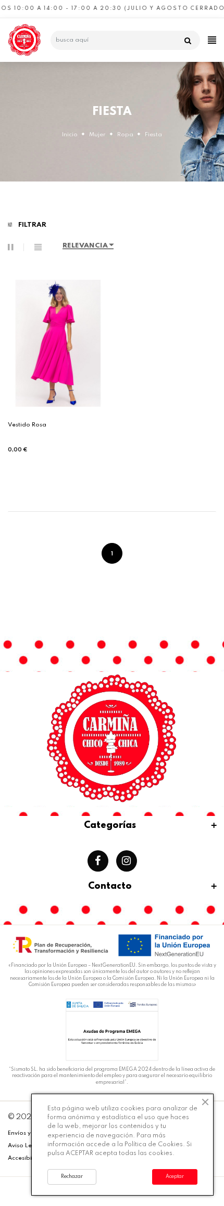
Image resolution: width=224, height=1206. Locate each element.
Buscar (189, 40)
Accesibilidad (27, 1158)
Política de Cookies (154, 1145)
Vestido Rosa (27, 425)
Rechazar (72, 1176)
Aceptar (175, 1176)
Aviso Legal (25, 1146)
